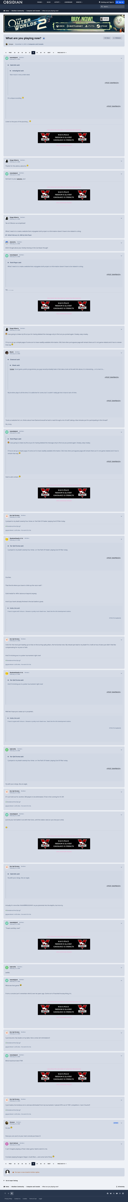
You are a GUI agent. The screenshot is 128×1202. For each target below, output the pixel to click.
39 (37, 52)
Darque (11, 44)
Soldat (12, 369)
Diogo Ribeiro (14, 160)
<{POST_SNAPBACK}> (112, 83)
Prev (10, 52)
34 (18, 52)
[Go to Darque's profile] (7, 44)
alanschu (13, 242)
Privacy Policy (8, 1198)
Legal (40, 1198)
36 (25, 52)
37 (29, 52)
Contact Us (17, 1198)
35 (22, 52)
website (19, 179)
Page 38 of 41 (61, 52)
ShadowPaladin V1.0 (16, 538)
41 (44, 52)
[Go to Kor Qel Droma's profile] (7, 516)
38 (33, 52)
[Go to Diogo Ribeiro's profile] (7, 161)
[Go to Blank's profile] (7, 352)
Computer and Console (35, 44)
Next (49, 52)
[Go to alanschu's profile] (7, 242)
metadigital (14, 57)
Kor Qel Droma (14, 515)
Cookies (25, 1198)
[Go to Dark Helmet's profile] (7, 1144)
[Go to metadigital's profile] (7, 58)
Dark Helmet (14, 1143)
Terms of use (33, 1198)
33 (14, 52)
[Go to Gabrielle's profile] (7, 749)
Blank (11, 352)
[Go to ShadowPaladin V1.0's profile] (7, 539)
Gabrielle (13, 749)
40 (40, 52)
